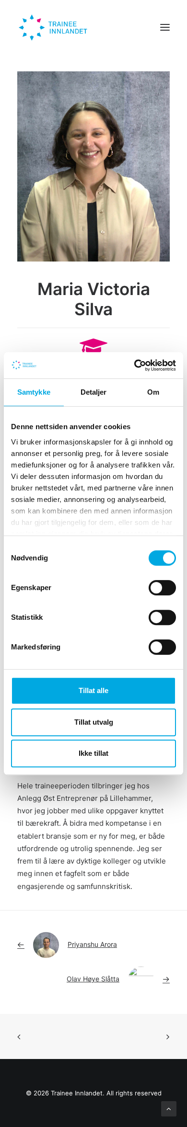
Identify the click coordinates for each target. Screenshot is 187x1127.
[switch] (162, 587)
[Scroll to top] (168, 1108)
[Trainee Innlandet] (53, 27)
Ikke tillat (93, 753)
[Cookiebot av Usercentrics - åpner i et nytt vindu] (134, 365)
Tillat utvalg (93, 722)
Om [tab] (153, 392)
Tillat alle (93, 690)
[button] (165, 27)
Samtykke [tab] (33, 392)
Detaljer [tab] (94, 392)
